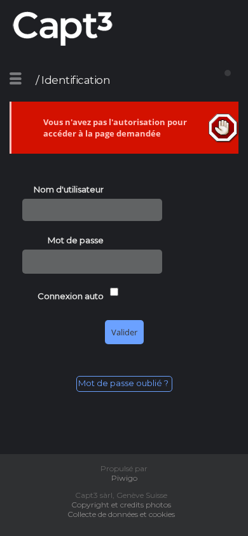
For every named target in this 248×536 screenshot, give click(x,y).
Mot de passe (76, 240)
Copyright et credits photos (124, 504)
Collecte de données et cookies (124, 514)
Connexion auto (71, 296)
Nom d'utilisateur (69, 189)
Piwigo (124, 478)
